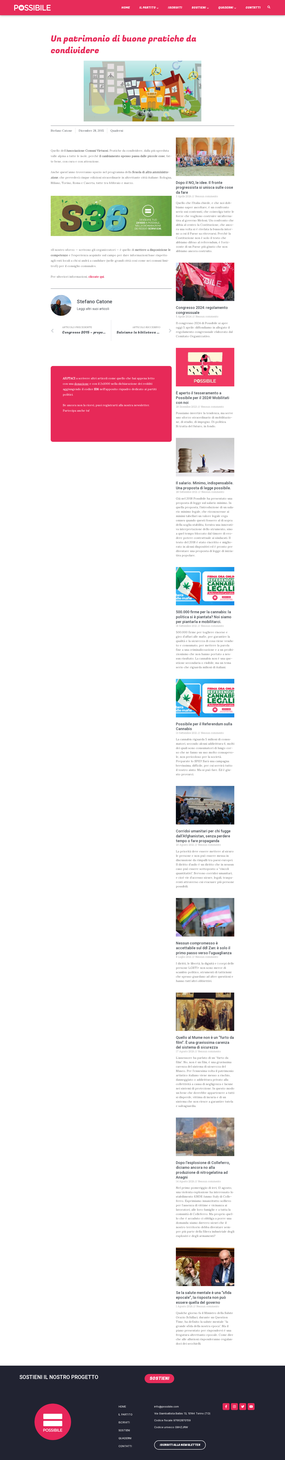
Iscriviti (175, 7)
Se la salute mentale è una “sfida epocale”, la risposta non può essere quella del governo (203, 1297)
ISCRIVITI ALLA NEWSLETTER (89, 421)
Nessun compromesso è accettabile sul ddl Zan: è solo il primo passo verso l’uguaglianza (204, 948)
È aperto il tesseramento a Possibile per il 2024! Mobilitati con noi (202, 398)
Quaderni (225, 7)
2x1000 (105, 384)
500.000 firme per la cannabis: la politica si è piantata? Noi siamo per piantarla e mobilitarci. (203, 617)
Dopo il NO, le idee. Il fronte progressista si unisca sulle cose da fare (204, 187)
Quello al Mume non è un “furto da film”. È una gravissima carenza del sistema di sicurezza (205, 1042)
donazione (81, 384)
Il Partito (147, 7)
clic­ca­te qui (96, 277)
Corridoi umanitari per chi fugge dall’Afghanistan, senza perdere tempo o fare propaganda (203, 836)
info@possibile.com (166, 1406)
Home (125, 7)
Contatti (253, 7)
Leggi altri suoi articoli (93, 309)
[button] (268, 7)
